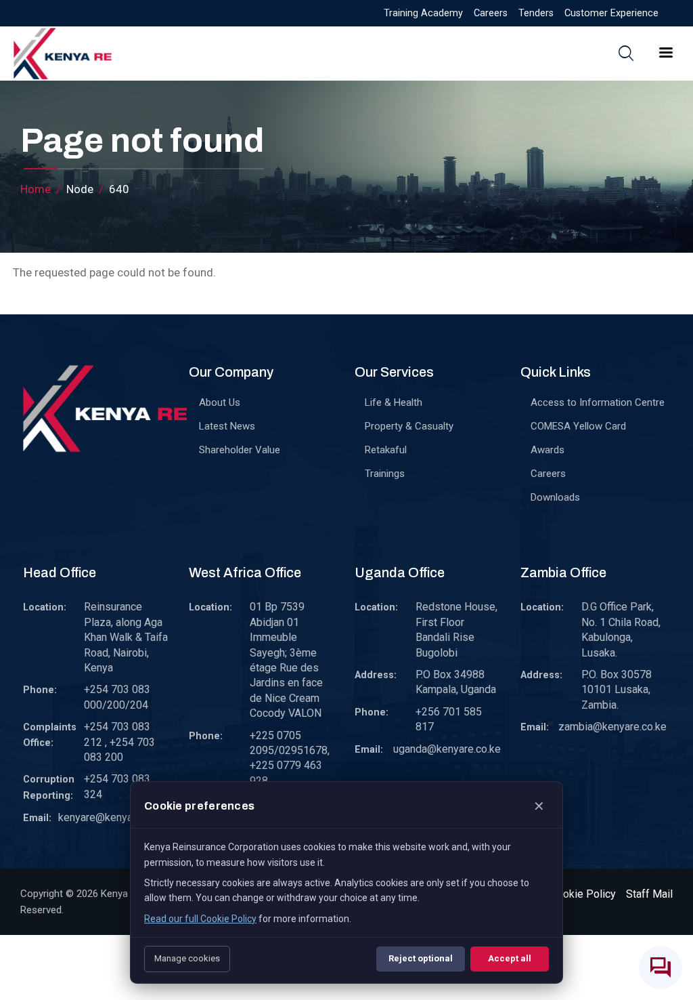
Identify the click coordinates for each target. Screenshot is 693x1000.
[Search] (626, 53)
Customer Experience (611, 13)
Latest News (227, 426)
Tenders (536, 13)
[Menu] (665, 54)
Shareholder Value (239, 450)
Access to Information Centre (598, 402)
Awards (547, 450)
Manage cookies (187, 958)
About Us (219, 402)
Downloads (555, 497)
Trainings (385, 473)
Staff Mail (649, 894)
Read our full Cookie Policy (200, 918)
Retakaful (386, 450)
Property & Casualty (409, 426)
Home (35, 189)
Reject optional (420, 958)
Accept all (509, 958)
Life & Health (393, 402)
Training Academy (423, 13)
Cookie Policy (583, 894)
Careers (491, 13)
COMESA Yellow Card (578, 426)
